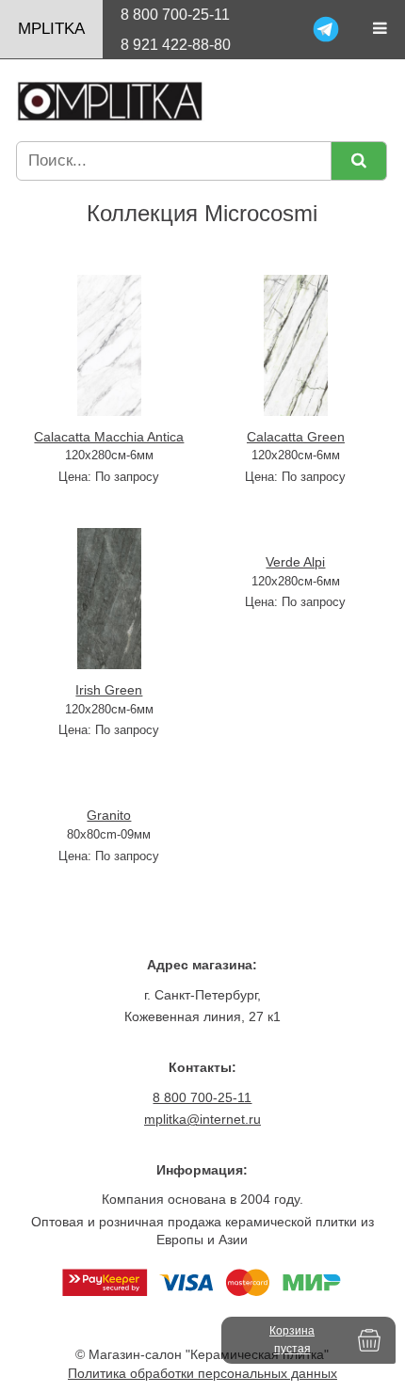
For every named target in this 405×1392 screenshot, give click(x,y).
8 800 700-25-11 (175, 15)
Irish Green (108, 689)
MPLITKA (51, 29)
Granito (109, 815)
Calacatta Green (296, 436)
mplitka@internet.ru (202, 1119)
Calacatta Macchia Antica (109, 436)
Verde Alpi (295, 561)
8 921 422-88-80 (176, 45)
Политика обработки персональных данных (202, 1373)
